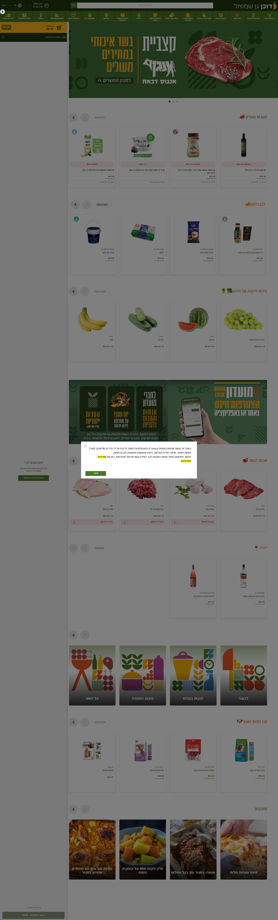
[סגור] (85, 446)
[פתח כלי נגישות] (2, 11)
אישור (95, 473)
